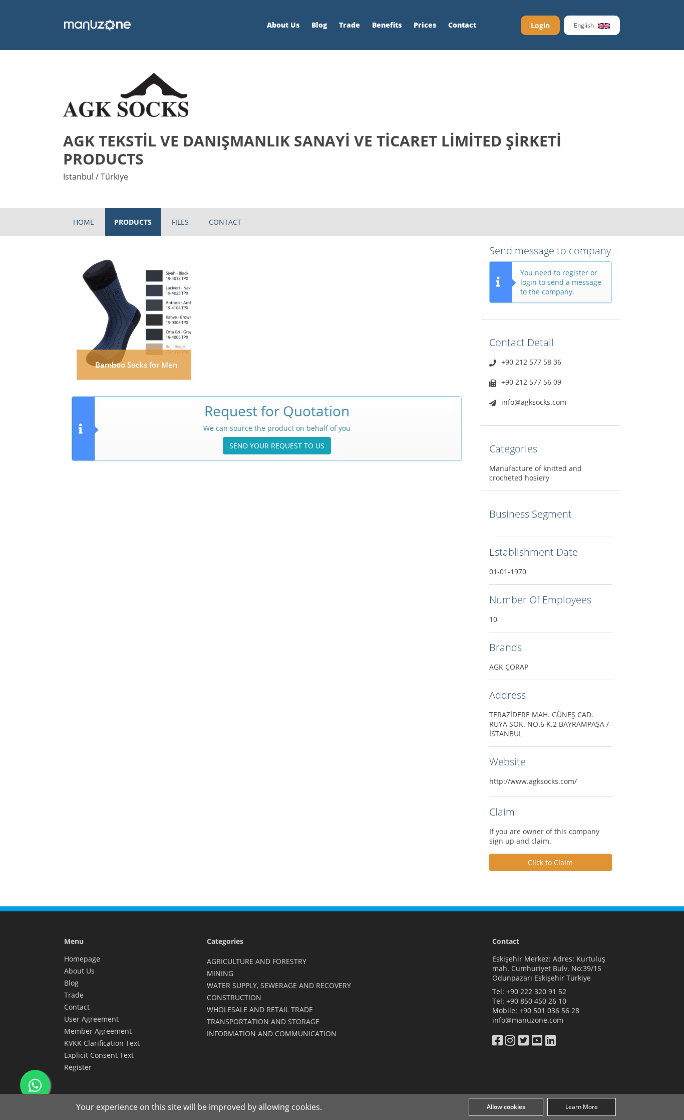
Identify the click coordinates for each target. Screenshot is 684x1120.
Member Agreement (98, 1031)
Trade (349, 25)
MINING (220, 973)
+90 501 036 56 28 (549, 1010)
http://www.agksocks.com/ (533, 781)
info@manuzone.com (527, 1020)
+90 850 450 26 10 (536, 1001)
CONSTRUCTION (234, 997)
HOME (83, 222)
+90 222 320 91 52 (536, 991)
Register (78, 1067)
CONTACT (225, 222)
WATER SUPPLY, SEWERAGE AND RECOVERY (279, 985)
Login (540, 25)
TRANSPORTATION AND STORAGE (263, 1021)
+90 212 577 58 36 (531, 362)
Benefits (387, 25)
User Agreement (91, 1019)
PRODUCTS (133, 222)
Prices (425, 25)
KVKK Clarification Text (102, 1043)
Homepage (82, 959)
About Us (283, 25)
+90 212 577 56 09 (531, 382)
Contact (462, 25)
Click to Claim (550, 862)
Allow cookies (506, 1106)
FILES (180, 222)
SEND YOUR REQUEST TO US (276, 445)
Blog (319, 25)
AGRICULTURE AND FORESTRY (256, 961)
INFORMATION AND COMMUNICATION (271, 1033)
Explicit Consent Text (99, 1055)
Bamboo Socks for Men (136, 365)
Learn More (581, 1106)
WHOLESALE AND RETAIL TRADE (260, 1009)
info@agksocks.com (533, 402)
